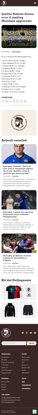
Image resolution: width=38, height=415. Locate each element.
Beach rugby (26, 357)
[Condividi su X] (6, 101)
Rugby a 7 (25, 365)
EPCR (24, 378)
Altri (24, 354)
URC (23, 382)
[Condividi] (25, 101)
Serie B (3, 387)
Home (4, 9)
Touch (24, 370)
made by (10, 412)
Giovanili (26, 388)
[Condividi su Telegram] (17, 101)
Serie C (3, 389)
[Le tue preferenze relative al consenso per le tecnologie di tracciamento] (34, 411)
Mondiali (4, 360)
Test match (14, 9)
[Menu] (35, 3)
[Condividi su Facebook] (2, 101)
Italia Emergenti (6, 370)
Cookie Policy (10, 410)
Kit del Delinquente (16, 280)
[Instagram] (26, 332)
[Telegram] (35, 332)
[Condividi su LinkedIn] (10, 101)
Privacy (3, 410)
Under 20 (4, 367)
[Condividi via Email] (21, 101)
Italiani (4, 378)
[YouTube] (30, 332)
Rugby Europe (6, 373)
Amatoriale (25, 360)
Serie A (3, 384)
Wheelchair (25, 373)
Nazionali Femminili (7, 362)
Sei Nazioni (5, 357)
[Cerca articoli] (13, 343)
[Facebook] (22, 332)
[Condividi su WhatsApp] (14, 101)
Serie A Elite (5, 381)
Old (23, 362)
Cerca (31, 343)
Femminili (26, 385)
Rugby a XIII (26, 367)
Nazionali (5, 354)
